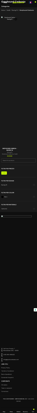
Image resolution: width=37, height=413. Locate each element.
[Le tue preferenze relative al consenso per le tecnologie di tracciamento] (35, 309)
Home (3, 10)
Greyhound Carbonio (8, 154)
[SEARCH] (34, 160)
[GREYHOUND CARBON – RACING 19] (9, 82)
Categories (5, 6)
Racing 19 (15, 10)
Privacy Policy (5, 368)
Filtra (4, 173)
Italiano (30, 2)
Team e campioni (6, 388)
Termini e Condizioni (7, 371)
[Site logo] (18, 2)
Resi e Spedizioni (6, 374)
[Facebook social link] (16, 405)
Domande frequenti (7, 377)
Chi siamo (4, 385)
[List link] (18, 354)
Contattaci (4, 391)
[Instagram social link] (18, 405)
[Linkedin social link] (21, 405)
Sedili (8, 10)
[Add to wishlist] (15, 19)
